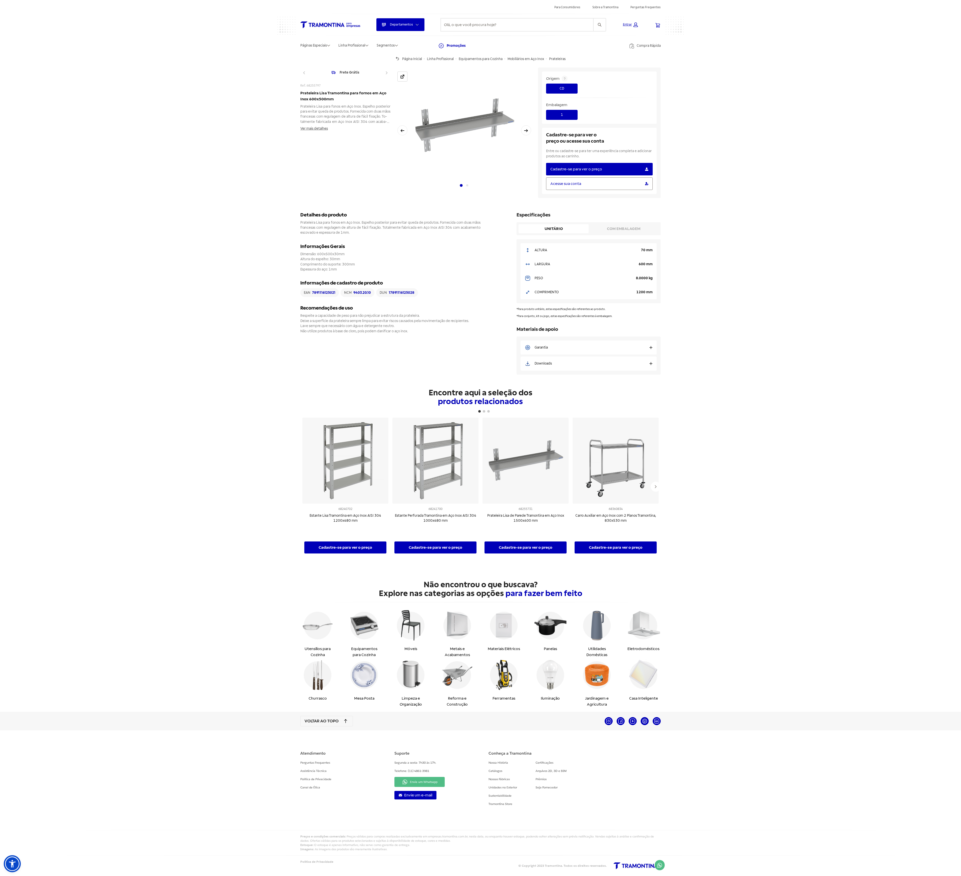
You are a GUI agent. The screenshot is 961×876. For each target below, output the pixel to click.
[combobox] (517, 25)
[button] (630, 25)
